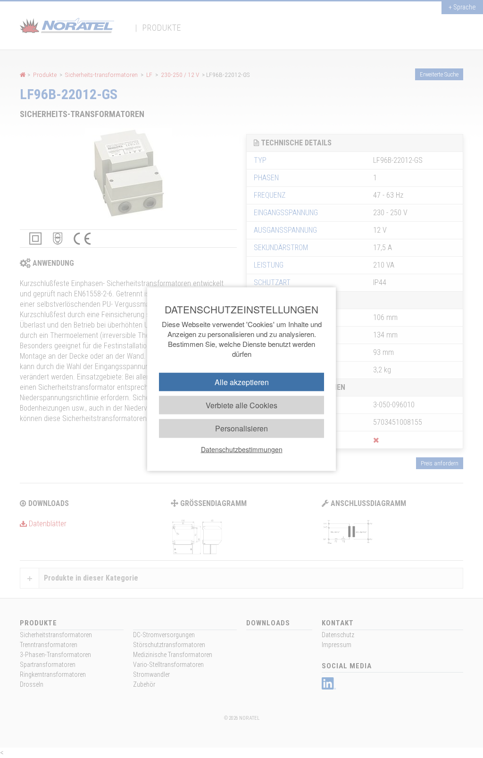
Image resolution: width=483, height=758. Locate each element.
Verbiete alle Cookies (241, 405)
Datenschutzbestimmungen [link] (242, 449)
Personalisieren (241, 428)
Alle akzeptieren (242, 382)
